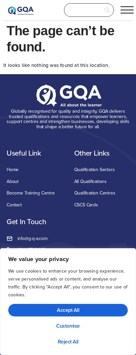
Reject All (68, 341)
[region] (68, 301)
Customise (68, 326)
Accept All (68, 310)
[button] (127, 9)
